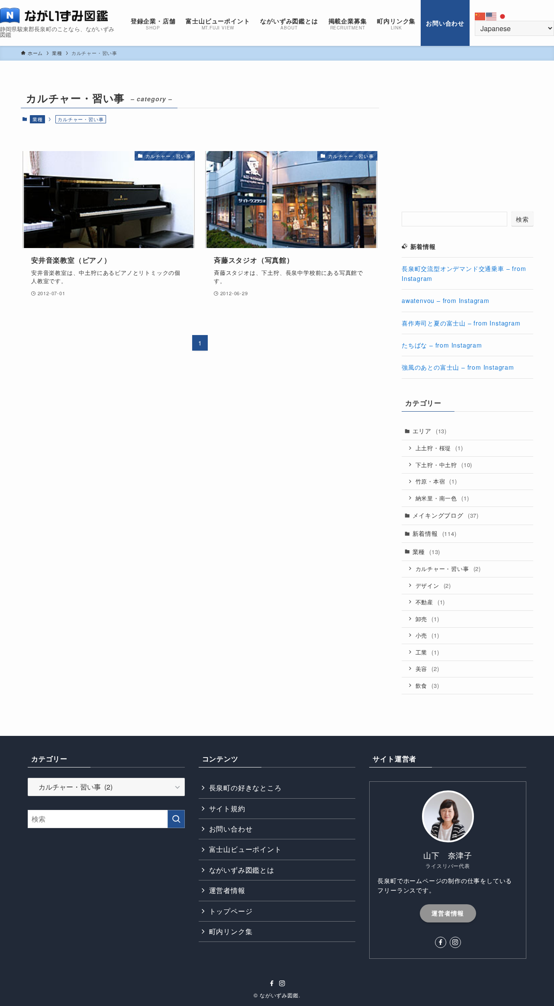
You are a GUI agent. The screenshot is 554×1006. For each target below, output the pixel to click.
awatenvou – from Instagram (446, 300)
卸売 (427, 619)
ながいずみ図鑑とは (241, 870)
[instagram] (455, 942)
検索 (522, 219)
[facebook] (440, 942)
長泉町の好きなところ (245, 788)
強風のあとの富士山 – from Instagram (458, 367)
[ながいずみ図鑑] (54, 15)
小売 (427, 635)
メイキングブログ (445, 515)
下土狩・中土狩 (444, 465)
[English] (491, 15)
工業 (427, 652)
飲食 (427, 685)
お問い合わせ (231, 829)
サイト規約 (227, 808)
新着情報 (434, 533)
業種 (37, 119)
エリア (429, 430)
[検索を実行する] (176, 819)
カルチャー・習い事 (448, 568)
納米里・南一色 (442, 498)
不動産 (430, 602)
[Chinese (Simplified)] (480, 15)
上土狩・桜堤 (439, 448)
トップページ (231, 911)
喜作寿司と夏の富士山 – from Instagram (461, 323)
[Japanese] (503, 15)
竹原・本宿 (436, 481)
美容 (427, 668)
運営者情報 (227, 890)
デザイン (433, 585)
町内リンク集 (231, 931)
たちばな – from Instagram (442, 345)
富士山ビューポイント (245, 849)
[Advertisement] (467, 142)
